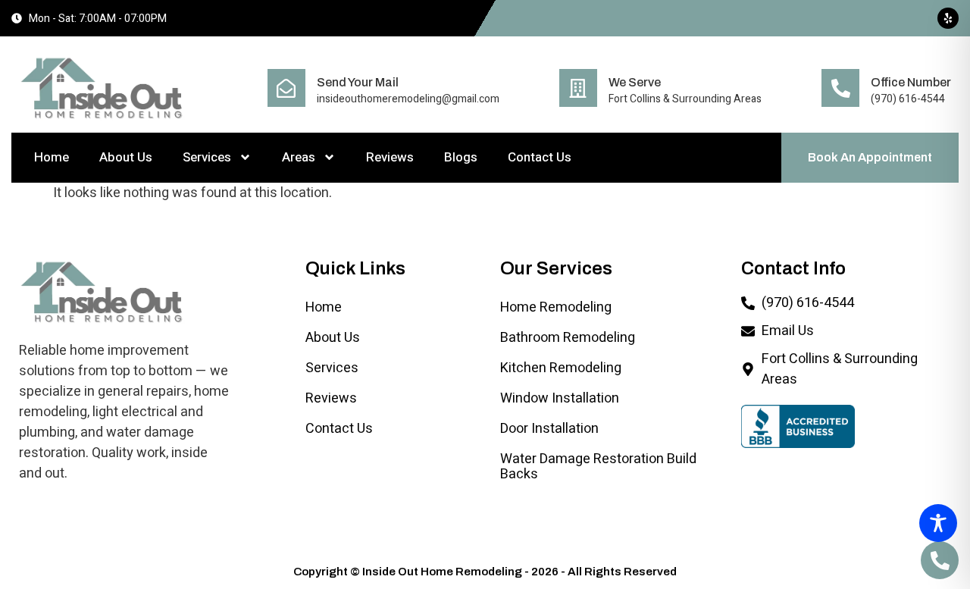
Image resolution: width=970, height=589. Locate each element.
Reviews (390, 157)
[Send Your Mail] (286, 88)
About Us (125, 157)
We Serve (635, 82)
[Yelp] (948, 18)
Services (207, 157)
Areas (298, 157)
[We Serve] (578, 88)
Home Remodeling (556, 307)
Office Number (911, 82)
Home (51, 157)
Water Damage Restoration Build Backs (598, 466)
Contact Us (539, 157)
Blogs (460, 157)
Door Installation (549, 428)
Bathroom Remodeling (567, 337)
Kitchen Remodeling (560, 368)
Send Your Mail (358, 82)
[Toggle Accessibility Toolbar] (938, 523)
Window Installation (559, 398)
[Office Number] (840, 88)
